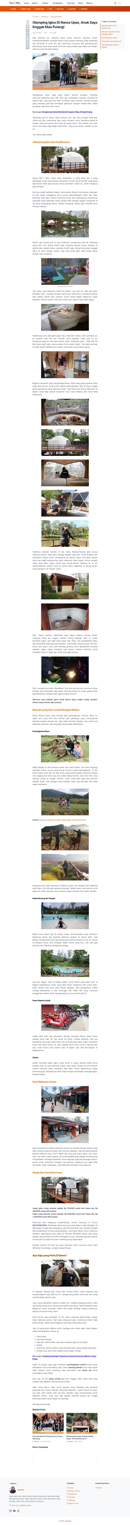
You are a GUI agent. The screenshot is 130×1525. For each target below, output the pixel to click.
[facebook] (27, 26)
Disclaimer (72, 1494)
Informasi (71, 3)
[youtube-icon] (14, 1511)
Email (99, 1488)
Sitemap (71, 1500)
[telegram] (27, 39)
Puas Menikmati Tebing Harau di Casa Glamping (47, 1437)
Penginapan (57, 3)
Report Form (73, 1503)
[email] (27, 47)
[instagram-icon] (10, 1511)
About (71, 1488)
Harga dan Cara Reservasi (111, 41)
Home (26, 3)
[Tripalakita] (15, 3)
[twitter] (27, 30)
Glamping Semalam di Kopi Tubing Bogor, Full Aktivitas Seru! (63, 820)
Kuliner (34, 3)
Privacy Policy (74, 1491)
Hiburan (89, 3)
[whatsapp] (27, 35)
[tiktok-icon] (18, 1511)
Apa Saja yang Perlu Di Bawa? (110, 46)
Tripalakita (67, 1521)
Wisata (45, 3)
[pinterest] (27, 43)
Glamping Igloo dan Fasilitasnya (109, 27)
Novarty (21, 1490)
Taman (80, 3)
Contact (71, 1497)
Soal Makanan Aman (109, 38)
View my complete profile (21, 1505)
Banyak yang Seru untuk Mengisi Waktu (111, 33)
